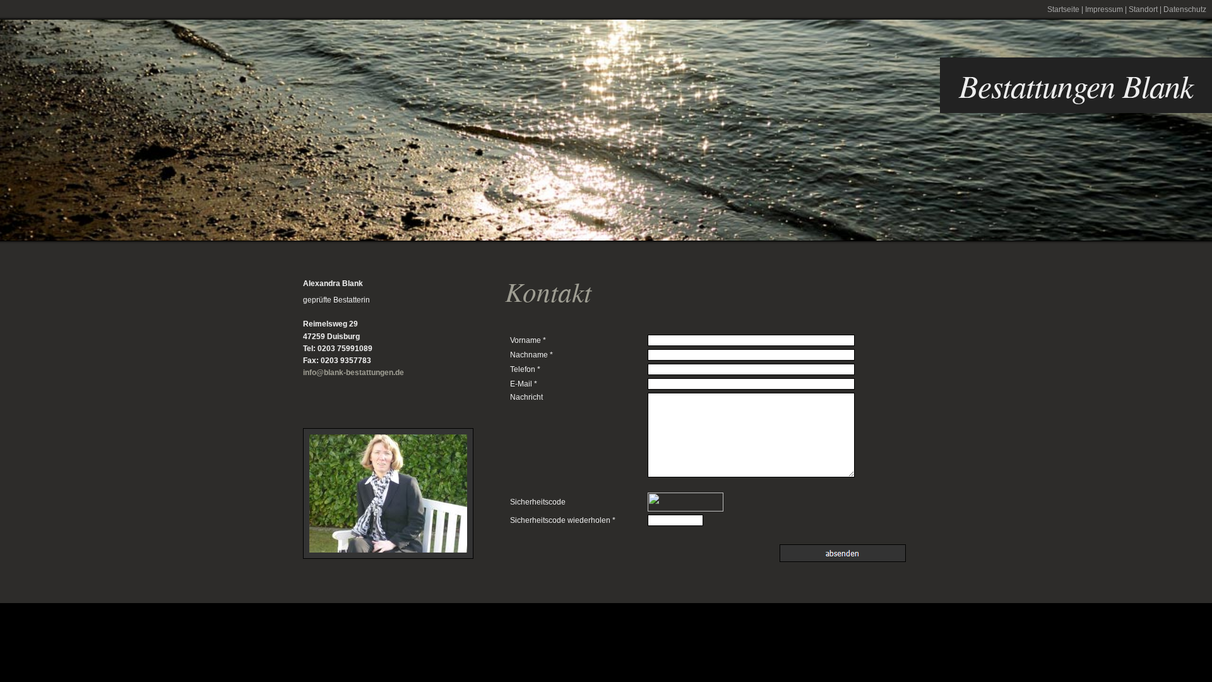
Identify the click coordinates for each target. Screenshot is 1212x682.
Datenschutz (1184, 9)
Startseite (1063, 9)
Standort (1143, 9)
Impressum (1104, 9)
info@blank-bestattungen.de (353, 372)
